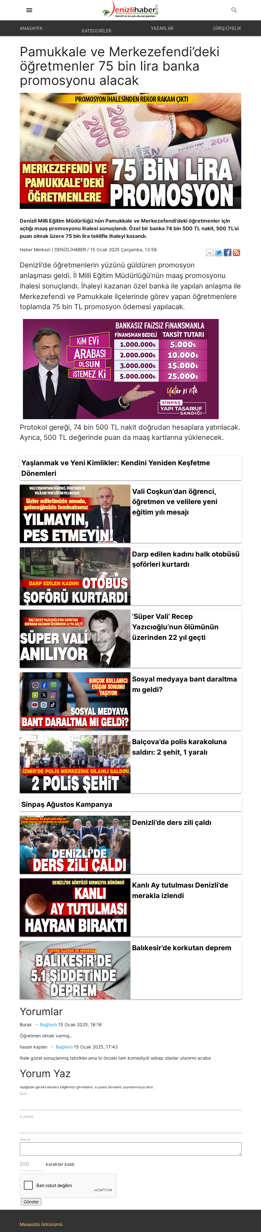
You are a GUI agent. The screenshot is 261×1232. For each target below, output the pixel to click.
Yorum (25, 1139)
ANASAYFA (31, 28)
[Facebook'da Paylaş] (227, 252)
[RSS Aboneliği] (236, 252)
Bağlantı (48, 1024)
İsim (23, 1093)
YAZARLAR (162, 28)
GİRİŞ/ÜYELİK (227, 28)
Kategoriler (96, 30)
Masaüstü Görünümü (41, 1224)
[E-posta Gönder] (210, 252)
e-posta (26, 1116)
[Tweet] (218, 252)
